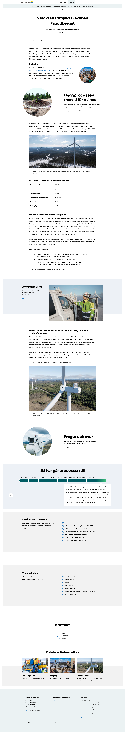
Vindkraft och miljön (87, 6)
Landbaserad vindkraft (74, 6)
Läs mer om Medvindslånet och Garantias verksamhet (51, 362)
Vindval (67, 582)
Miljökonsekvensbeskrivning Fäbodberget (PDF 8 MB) (80, 531)
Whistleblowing (49, 722)
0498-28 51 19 (63, 636)
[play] (62, 388)
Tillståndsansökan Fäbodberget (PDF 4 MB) (77, 528)
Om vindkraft (35, 6)
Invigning (41, 40)
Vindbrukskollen (69, 579)
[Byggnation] (91, 480)
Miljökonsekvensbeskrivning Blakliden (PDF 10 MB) (79, 526)
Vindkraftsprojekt (46, 6)
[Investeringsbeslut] (81, 480)
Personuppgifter (38, 722)
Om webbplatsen (27, 722)
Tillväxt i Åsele (50, 40)
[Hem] (27, 2)
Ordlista (62, 10)
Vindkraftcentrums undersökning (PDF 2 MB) (48, 269)
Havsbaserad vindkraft (59, 6)
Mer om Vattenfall (85, 718)
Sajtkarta (66, 722)
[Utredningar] (23, 480)
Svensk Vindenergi (70, 594)
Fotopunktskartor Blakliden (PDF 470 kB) (76, 534)
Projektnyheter (33, 40)
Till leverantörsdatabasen (31, 298)
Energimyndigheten (70, 576)
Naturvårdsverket (70, 588)
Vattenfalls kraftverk (58, 701)
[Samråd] (33, 480)
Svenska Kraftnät (70, 585)
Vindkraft (71, 2)
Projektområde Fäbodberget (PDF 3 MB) (76, 540)
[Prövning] (52, 480)
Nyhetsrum (56, 703)
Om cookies (58, 722)
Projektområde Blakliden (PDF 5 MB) (75, 537)
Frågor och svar (72, 448)
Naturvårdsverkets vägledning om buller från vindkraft (80, 591)
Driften (63, 638)
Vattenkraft (63, 2)
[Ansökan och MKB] (43, 480)
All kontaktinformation (34, 710)
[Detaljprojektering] (62, 480)
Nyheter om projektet (74, 111)
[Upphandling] (72, 480)
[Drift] (101, 480)
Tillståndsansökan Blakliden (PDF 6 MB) (76, 523)
